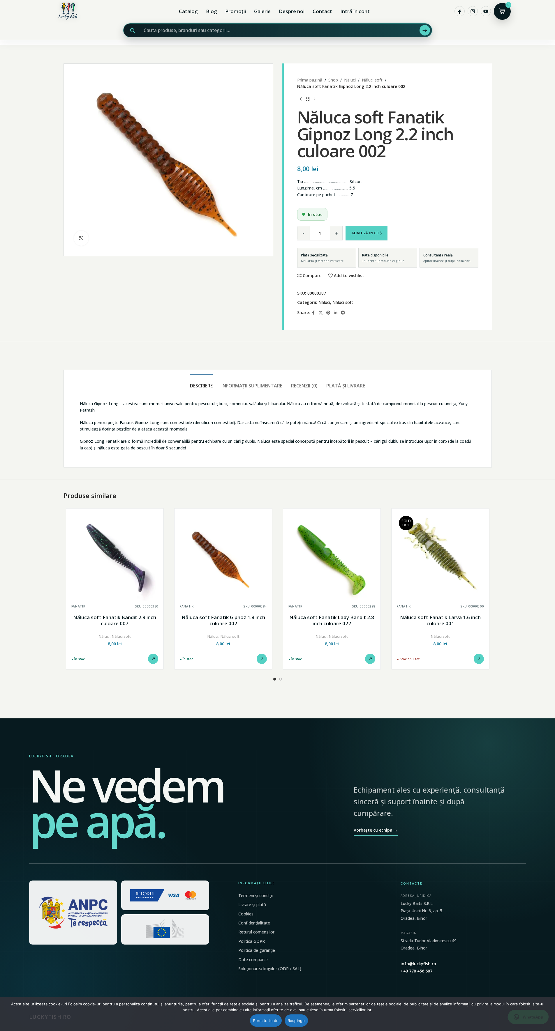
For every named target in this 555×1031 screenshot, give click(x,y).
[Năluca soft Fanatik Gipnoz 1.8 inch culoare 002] (223, 557)
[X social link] (321, 313)
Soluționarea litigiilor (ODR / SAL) (269, 968)
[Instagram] (473, 11)
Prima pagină (309, 80)
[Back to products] (307, 99)
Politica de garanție (256, 950)
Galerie (262, 11)
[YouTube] (486, 11)
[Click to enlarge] (81, 238)
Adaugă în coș (366, 232)
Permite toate (266, 1020)
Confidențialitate (254, 923)
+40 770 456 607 (416, 971)
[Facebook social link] (313, 313)
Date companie (253, 959)
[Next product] (314, 99)
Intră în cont (355, 11)
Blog (211, 11)
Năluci (350, 80)
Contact (322, 11)
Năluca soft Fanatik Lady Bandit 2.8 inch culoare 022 (331, 620)
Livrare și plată (252, 904)
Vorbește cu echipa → (376, 830)
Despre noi (291, 11)
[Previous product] (300, 99)
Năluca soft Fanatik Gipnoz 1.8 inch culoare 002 (223, 620)
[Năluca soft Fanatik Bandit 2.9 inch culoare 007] (114, 557)
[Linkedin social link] (335, 313)
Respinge (296, 1020)
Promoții (235, 11)
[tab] (201, 383)
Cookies (245, 914)
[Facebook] (459, 11)
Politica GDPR (251, 941)
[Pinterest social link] (328, 313)
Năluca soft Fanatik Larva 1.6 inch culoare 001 (440, 620)
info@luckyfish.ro (418, 963)
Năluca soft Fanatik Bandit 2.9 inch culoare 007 (114, 620)
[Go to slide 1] (274, 679)
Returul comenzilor (256, 932)
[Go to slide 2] (280, 679)
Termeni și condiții (255, 895)
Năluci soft (372, 80)
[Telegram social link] (343, 313)
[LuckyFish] (69, 11)
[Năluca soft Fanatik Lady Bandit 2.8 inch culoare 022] (332, 557)
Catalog (188, 11)
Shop (333, 80)
